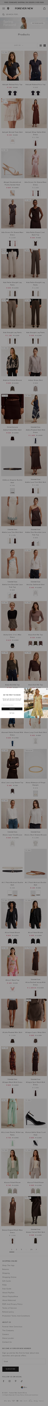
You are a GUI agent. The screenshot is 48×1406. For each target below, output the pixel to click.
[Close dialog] (47, 689)
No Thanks (12, 713)
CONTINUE (12, 709)
